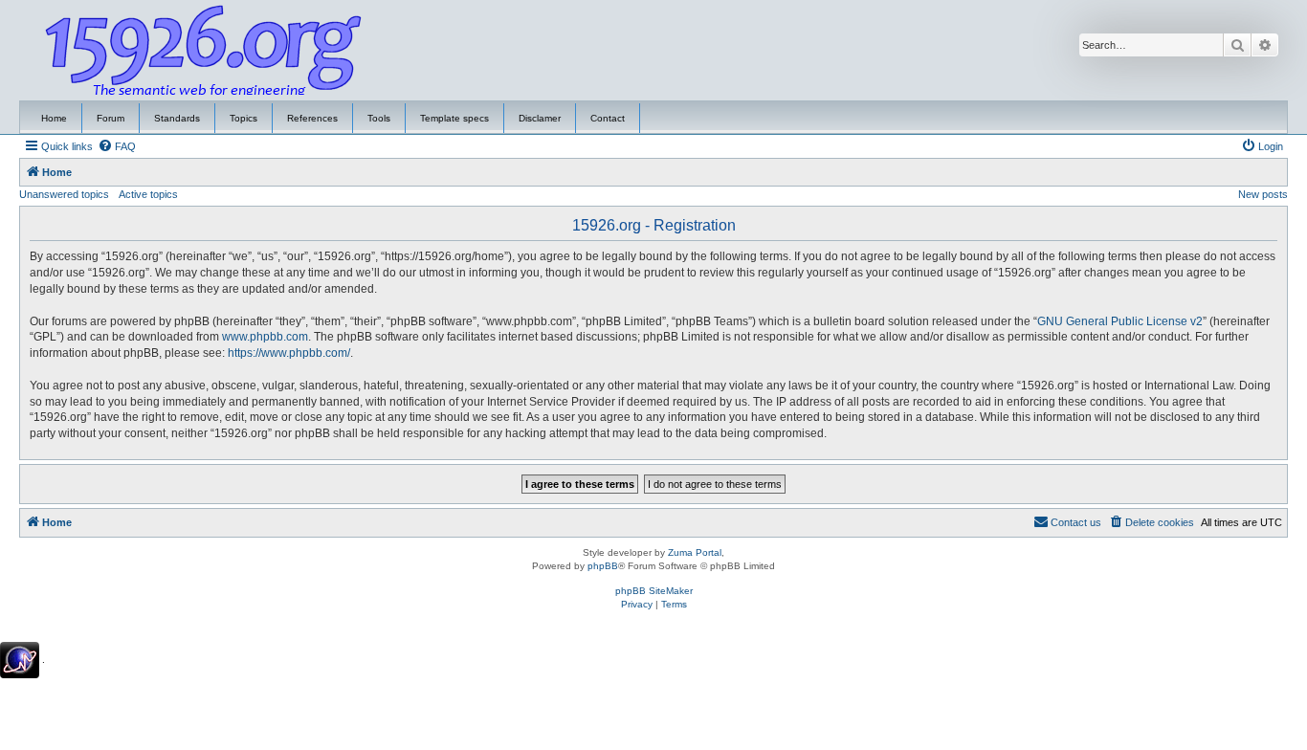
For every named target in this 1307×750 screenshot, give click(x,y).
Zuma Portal (694, 552)
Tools (378, 118)
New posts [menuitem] (1263, 194)
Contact (607, 118)
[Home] (204, 51)
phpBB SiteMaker (654, 590)
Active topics (148, 194)
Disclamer (540, 118)
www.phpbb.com (265, 336)
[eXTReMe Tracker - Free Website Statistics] (19, 660)
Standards (177, 118)
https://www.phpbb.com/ (289, 353)
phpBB (602, 566)
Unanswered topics (64, 194)
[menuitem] (117, 146)
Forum (110, 118)
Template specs (454, 118)
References (312, 118)
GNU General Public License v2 (1120, 321)
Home (54, 118)
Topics (243, 118)
